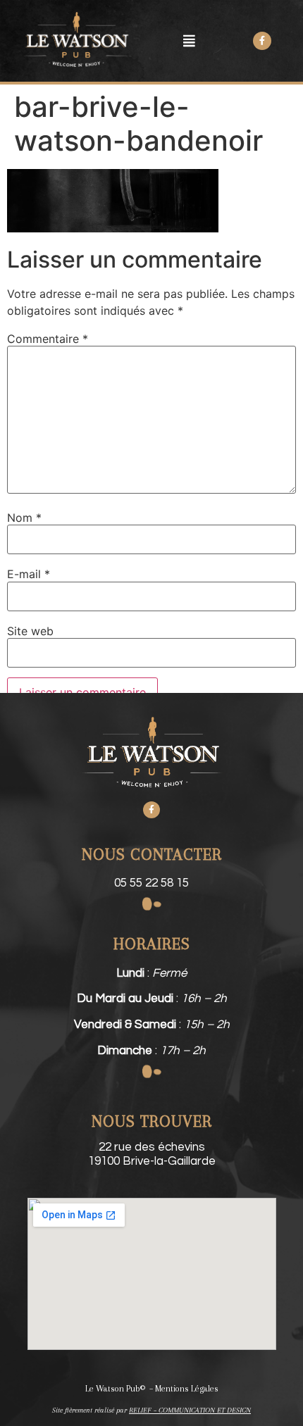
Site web (30, 631)
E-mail (28, 574)
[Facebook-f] (151, 809)
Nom (24, 517)
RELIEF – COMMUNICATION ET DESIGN (190, 1410)
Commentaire (47, 338)
